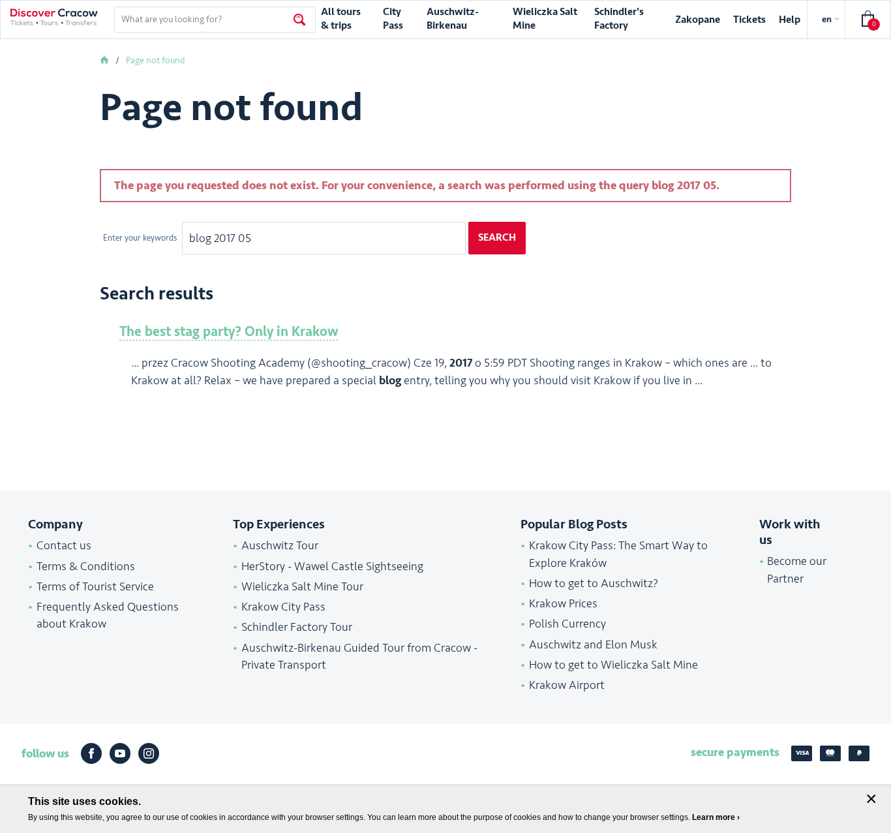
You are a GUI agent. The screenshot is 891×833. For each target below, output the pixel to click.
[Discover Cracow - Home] (54, 17)
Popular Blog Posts (574, 524)
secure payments (735, 752)
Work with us (790, 532)
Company (55, 524)
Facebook (91, 753)
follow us (45, 753)
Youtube (120, 753)
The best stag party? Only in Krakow (228, 332)
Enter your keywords (141, 238)
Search (497, 237)
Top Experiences (279, 524)
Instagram (148, 753)
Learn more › (716, 817)
